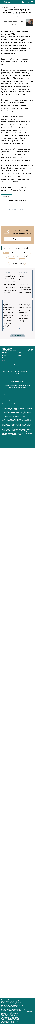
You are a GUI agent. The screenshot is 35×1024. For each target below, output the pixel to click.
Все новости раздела (17, 336)
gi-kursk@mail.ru (19, 381)
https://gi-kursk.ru (26, 429)
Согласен (29, 1011)
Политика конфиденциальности (10, 397)
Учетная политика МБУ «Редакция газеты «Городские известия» (15, 404)
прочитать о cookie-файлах (10, 1002)
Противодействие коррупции (9, 400)
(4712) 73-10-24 (21, 387)
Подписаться (17, 239)
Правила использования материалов (11, 438)
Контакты (17, 377)
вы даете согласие (10, 1007)
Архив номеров (17, 365)
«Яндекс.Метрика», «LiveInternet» (10, 1016)
